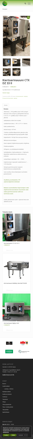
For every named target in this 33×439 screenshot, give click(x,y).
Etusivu (4, 383)
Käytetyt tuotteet (6, 391)
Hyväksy (6, 435)
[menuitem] (24, 3)
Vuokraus (4, 396)
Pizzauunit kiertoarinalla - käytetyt (9, 98)
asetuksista (6, 432)
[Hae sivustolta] (24, 3)
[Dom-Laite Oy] (13, 3)
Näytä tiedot (10, 250)
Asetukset (21, 435)
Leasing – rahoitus (8, 389)
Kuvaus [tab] (5, 105)
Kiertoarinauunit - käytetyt (22, 96)
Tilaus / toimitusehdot (7, 407)
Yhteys (4, 402)
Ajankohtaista (5, 412)
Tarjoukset (5, 399)
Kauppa (4, 9)
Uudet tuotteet (6, 386)
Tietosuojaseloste (6, 404)
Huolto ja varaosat (6, 394)
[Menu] (28, 3)
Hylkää (13, 435)
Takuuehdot (5, 409)
